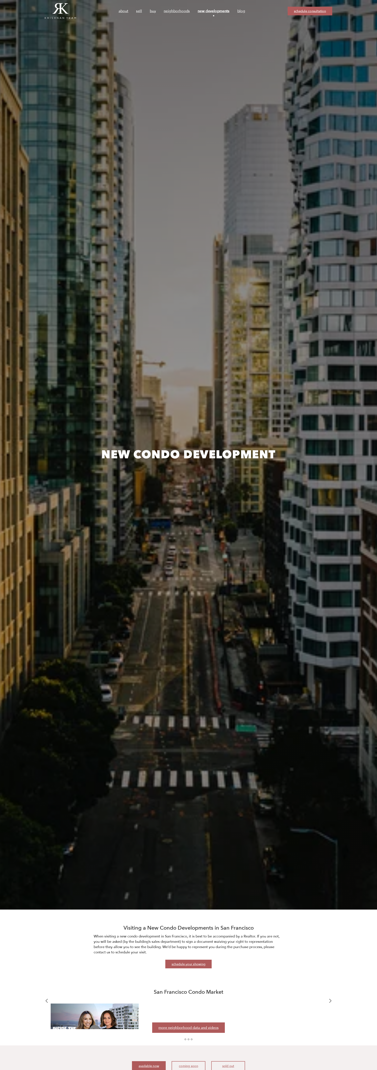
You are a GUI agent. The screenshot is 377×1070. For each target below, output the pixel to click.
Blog (241, 11)
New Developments (214, 11)
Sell (139, 11)
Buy (153, 11)
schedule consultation (310, 11)
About (123, 11)
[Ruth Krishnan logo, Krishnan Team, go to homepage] (60, 11)
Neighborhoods (177, 11)
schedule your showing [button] (188, 964)
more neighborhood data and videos (188, 1027)
